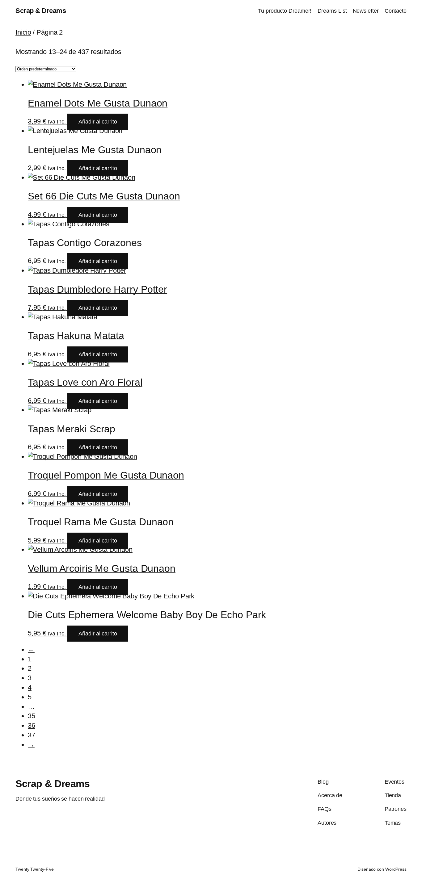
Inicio (23, 32)
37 (31, 735)
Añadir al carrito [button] (97, 122)
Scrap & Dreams (40, 11)
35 (31, 716)
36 (31, 725)
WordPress (396, 869)
